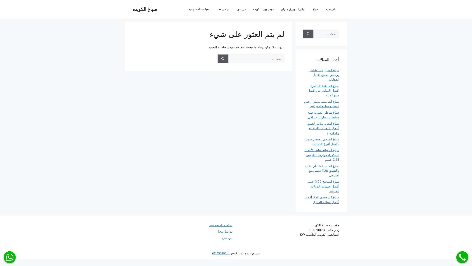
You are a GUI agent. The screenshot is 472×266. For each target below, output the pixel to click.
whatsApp (10, 257)
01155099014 (221, 253)
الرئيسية (331, 9)
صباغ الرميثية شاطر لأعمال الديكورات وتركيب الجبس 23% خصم (321, 154)
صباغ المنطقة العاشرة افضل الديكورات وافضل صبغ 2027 (323, 90)
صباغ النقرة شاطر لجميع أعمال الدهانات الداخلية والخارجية (323, 128)
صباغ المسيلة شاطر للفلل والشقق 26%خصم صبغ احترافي (322, 170)
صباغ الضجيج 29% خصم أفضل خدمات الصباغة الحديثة (323, 186)
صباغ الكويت (145, 9)
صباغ (316, 9)
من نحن (241, 9)
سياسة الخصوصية (198, 9)
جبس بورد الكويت (263, 9)
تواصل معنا (223, 9)
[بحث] (223, 58)
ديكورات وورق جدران (293, 9)
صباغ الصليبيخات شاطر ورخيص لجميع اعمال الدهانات (324, 74)
